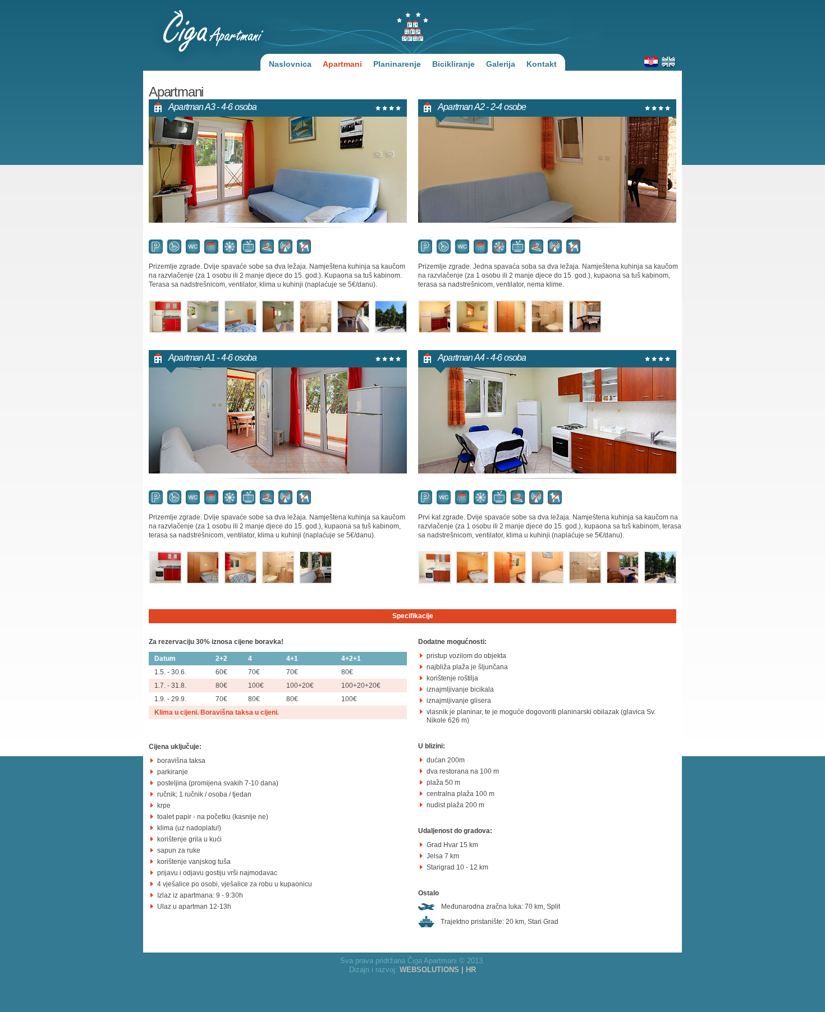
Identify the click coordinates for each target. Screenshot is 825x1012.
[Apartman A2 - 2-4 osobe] (442, 328)
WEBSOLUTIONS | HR (438, 969)
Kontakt (541, 63)
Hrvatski (651, 61)
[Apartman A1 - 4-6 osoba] (173, 578)
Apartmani (342, 63)
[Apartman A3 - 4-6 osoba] (173, 328)
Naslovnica (290, 63)
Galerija (500, 63)
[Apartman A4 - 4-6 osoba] (442, 578)
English (669, 61)
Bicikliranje (453, 63)
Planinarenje (397, 63)
